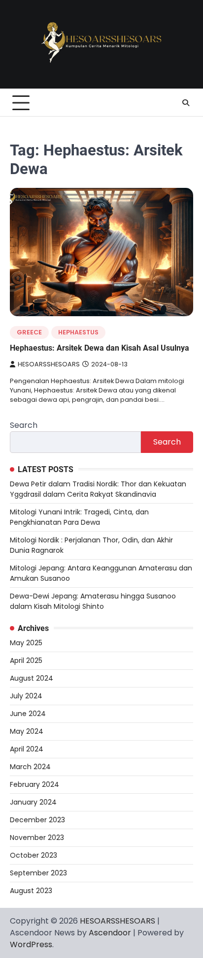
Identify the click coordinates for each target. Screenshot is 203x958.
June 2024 (28, 713)
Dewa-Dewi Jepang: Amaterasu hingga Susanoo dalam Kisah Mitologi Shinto (93, 601)
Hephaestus (78, 332)
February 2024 (34, 784)
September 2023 (38, 873)
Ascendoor (110, 932)
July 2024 (26, 696)
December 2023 (37, 820)
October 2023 (33, 855)
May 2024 (26, 731)
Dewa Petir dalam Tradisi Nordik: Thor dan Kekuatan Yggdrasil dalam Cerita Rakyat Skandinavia (98, 489)
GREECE (29, 332)
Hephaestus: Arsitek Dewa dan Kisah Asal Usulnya (99, 348)
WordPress (31, 944)
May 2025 (26, 643)
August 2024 (31, 678)
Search (23, 425)
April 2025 (26, 660)
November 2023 (37, 837)
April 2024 (26, 749)
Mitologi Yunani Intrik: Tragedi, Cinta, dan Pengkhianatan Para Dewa (79, 517)
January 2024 (33, 802)
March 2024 (30, 767)
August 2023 (31, 891)
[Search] (185, 102)
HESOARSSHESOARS (49, 364)
